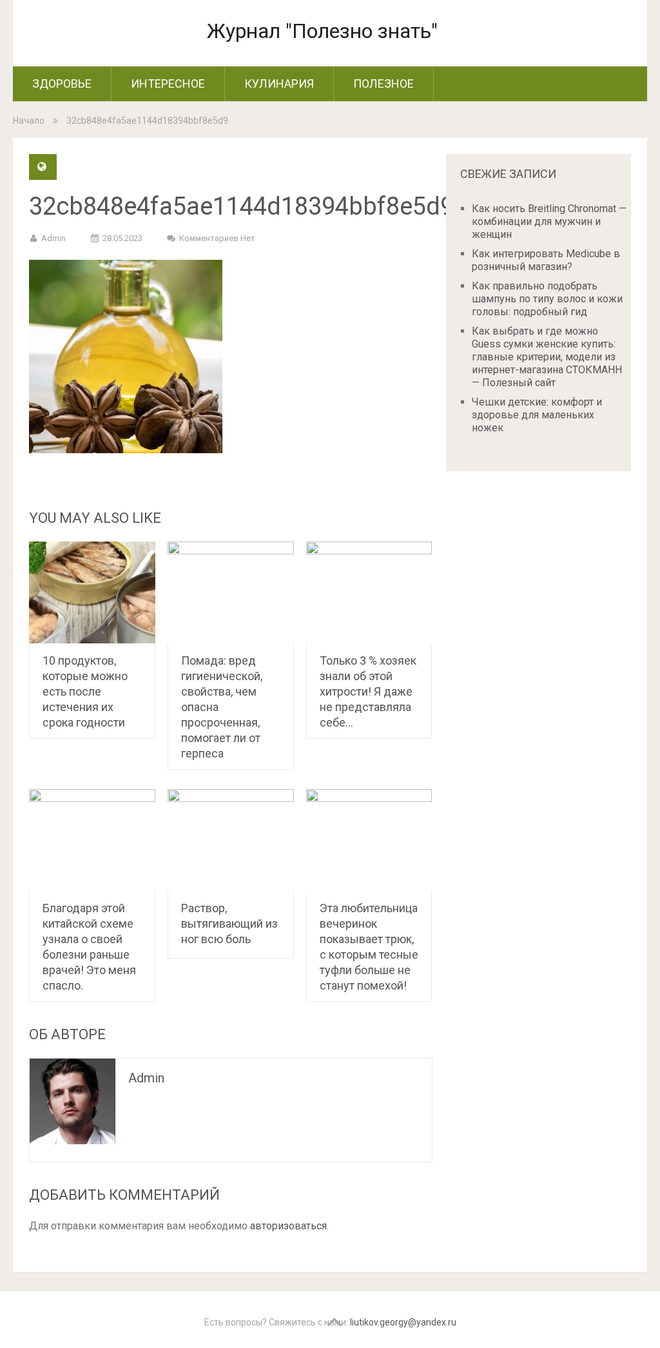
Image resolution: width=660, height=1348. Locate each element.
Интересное (168, 83)
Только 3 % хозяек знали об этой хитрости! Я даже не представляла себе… (368, 691)
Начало (28, 120)
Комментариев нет (217, 238)
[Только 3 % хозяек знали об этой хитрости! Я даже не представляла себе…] (369, 592)
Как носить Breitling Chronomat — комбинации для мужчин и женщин (549, 221)
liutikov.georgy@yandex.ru (403, 1322)
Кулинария (279, 83)
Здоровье (62, 83)
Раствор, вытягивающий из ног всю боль (229, 923)
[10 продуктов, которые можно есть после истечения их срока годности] (92, 592)
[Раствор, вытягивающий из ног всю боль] (231, 840)
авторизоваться (288, 1226)
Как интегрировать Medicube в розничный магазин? (546, 260)
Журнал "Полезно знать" (322, 31)
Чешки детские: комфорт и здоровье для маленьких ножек (537, 415)
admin (53, 238)
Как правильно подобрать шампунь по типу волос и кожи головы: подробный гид (547, 299)
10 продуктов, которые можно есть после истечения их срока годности (85, 691)
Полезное (383, 83)
